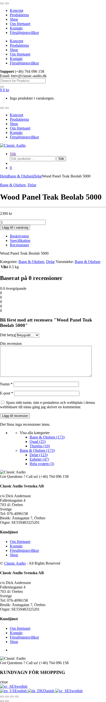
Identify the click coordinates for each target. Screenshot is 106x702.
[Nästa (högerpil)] (7, 701)
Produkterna (19, 15)
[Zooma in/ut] (2, 696)
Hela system (42, 464)
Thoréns (40, 446)
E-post (6, 393)
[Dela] (12, 696)
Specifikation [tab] (20, 240)
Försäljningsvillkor (24, 32)
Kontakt (16, 28)
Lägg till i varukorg (15, 227)
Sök (13, 154)
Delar (37, 176)
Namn (6, 384)
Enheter (39, 459)
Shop (14, 19)
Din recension (11, 343)
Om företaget (20, 24)
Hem (4, 176)
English (21, 691)
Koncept (16, 10)
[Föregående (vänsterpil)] (2, 701)
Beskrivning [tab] (19, 236)
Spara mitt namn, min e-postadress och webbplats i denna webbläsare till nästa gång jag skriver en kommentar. (47, 404)
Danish (49, 691)
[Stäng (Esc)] (17, 696)
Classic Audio (15, 563)
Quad (38, 441)
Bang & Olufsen (20, 176)
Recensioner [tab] (19, 245)
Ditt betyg (8, 335)
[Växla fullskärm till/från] (7, 696)
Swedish (20, 686)
